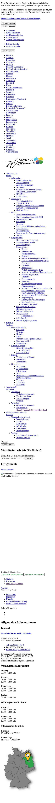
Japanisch (10, 92)
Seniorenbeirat (22, 228)
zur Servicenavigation (15, 40)
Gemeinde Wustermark (16, 633)
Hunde (24, 249)
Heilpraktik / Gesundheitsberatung (30, 375)
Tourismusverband (23, 396)
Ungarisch (10, 149)
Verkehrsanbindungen (25, 394)
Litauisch (10, 101)
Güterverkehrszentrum (25, 405)
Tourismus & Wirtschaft (11, 388)
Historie (19, 334)
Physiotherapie (22, 369)
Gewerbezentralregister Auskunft (34, 258)
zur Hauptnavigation (14, 35)
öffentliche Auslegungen (26, 192)
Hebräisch (10, 83)
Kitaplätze (25, 350)
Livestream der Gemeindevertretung (30, 233)
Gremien (19, 224)
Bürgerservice (17, 238)
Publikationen (22, 196)
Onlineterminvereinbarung (27, 240)
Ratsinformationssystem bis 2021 (29, 217)
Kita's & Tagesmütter (24, 348)
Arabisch (9, 58)
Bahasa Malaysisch (14, 106)
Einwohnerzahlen (23, 341)
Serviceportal (21, 247)
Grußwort (20, 329)
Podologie (20, 385)
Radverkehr (21, 428)
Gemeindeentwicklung (20, 417)
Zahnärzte (20, 382)
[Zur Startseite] (23, 169)
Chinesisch (10, 62)
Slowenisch (10, 129)
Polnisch (9, 117)
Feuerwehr (25, 263)
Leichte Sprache (12, 44)
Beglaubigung (27, 297)
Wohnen (14, 433)
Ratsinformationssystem (26, 215)
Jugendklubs (21, 362)
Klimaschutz (21, 424)
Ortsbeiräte (20, 222)
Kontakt (9, 599)
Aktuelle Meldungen (24, 185)
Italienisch (10, 90)
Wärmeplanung (22, 431)
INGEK (19, 421)
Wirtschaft (15, 403)
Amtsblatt (20, 187)
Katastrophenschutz (24, 180)
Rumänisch (10, 124)
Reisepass (25, 281)
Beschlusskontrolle (24, 219)
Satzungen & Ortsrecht (25, 242)
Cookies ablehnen (8, 23)
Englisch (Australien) (14, 67)
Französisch (11, 78)
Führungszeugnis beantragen (33, 300)
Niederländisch (12, 110)
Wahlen (19, 235)
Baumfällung (26, 267)
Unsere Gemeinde (18, 327)
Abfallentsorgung (23, 245)
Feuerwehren (21, 343)
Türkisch (9, 145)
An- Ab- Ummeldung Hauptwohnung (36, 272)
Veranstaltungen (22, 182)
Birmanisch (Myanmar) (15, 108)
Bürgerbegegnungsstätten (26, 320)
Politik (13, 212)
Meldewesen (26, 251)
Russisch (9, 126)
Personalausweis (28, 279)
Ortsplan (19, 401)
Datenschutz (11, 594)
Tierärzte (19, 380)
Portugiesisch (11, 120)
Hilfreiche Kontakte (24, 309)
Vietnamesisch (12, 152)
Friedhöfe (25, 265)
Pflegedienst (21, 371)
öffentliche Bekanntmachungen (29, 189)
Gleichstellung (22, 210)
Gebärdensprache (13, 46)
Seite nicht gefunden (14, 583)
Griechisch (10, 81)
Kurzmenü (10, 581)
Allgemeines (16, 178)
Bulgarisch (10, 60)
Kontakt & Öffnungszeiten (27, 208)
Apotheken (20, 366)
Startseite (9, 579)
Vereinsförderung (28, 254)
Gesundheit (15, 364)
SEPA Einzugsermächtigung (32, 293)
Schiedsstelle (21, 318)
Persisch (9, 115)
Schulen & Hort (22, 352)
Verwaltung (16, 199)
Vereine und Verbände (25, 357)
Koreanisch (10, 94)
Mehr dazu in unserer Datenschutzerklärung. (20, 19)
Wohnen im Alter (23, 437)
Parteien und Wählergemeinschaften (30, 226)
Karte (18, 336)
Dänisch (9, 64)
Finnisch (9, 76)
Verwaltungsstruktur (24, 201)
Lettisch (9, 103)
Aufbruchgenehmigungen (31, 284)
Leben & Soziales (9, 324)
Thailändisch (11, 140)
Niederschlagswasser (29, 274)
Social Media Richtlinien (16, 604)
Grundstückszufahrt (29, 304)
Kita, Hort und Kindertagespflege (34, 261)
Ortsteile (19, 332)
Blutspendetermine (23, 378)
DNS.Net (20, 194)
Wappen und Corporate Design (28, 339)
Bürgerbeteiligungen (24, 311)
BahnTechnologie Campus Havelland (31, 410)
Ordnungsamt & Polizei (25, 307)
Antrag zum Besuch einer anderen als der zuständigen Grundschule (36, 289)
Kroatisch (10, 97)
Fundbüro (25, 277)
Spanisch (9, 136)
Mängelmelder (22, 313)
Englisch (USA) (12, 71)
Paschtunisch (11, 122)
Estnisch (9, 74)
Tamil (8, 138)
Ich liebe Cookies (8, 26)
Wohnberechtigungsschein (32, 270)
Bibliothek (20, 359)
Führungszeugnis (28, 286)
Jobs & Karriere (22, 203)
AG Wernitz (21, 426)
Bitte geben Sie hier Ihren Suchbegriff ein (18, 456)
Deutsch (9, 55)
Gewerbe (25, 256)
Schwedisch (11, 133)
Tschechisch (11, 143)
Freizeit (14, 355)
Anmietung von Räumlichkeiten (34, 295)
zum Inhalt (10, 30)
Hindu (8, 85)
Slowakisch (10, 131)
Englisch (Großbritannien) (16, 69)
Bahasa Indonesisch (14, 87)
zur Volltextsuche (13, 33)
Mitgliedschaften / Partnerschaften (30, 205)
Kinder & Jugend (18, 346)
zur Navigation (12, 37)
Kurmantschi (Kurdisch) (16, 99)
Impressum (10, 597)
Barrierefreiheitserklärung (16, 601)
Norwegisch (11, 113)
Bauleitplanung (22, 419)
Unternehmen (21, 408)
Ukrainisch (10, 147)
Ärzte (18, 373)
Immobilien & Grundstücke (27, 435)
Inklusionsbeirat (22, 231)
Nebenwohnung (28, 302)
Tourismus (15, 392)
